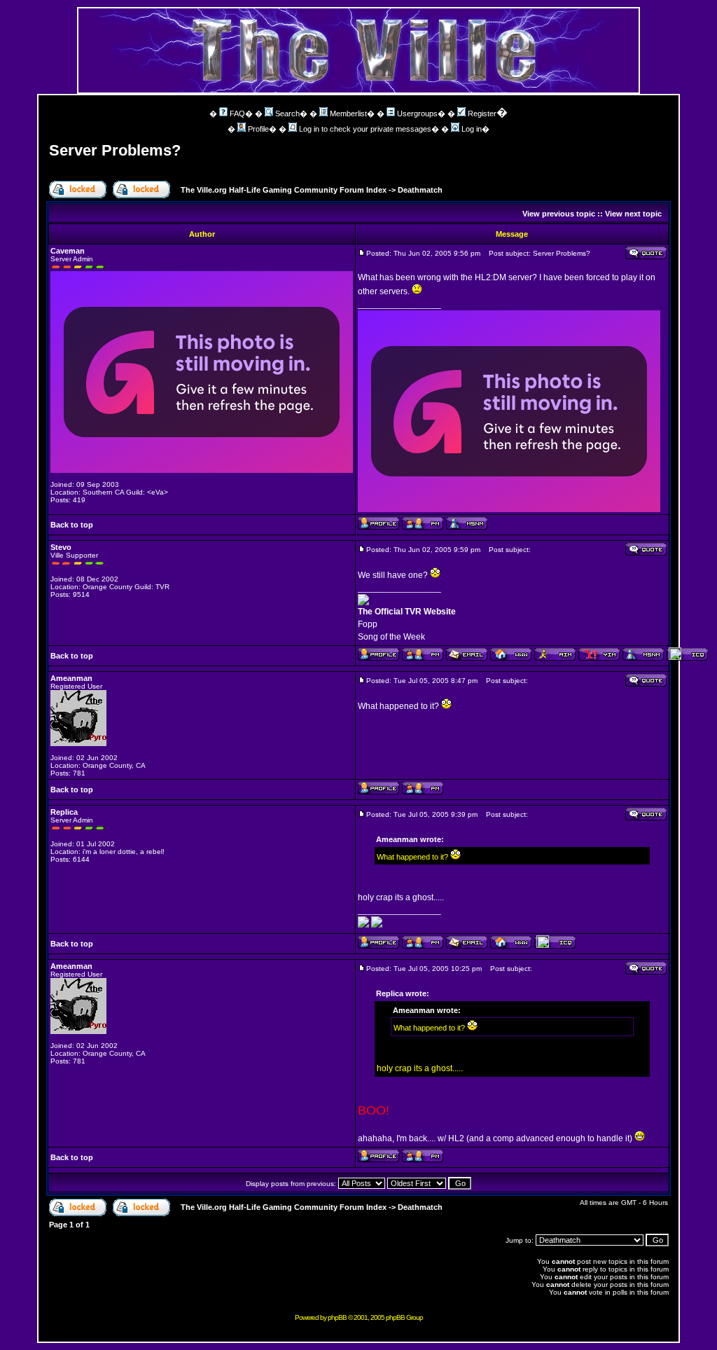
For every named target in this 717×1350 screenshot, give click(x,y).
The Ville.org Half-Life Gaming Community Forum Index (284, 190)
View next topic (633, 213)
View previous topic (558, 213)
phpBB (337, 1317)
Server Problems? (115, 150)
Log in (471, 129)
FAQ (237, 113)
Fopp (367, 624)
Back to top (71, 525)
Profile (258, 129)
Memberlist (348, 113)
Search (287, 113)
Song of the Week (391, 637)
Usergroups (417, 113)
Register (482, 113)
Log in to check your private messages (365, 129)
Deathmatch (420, 190)
